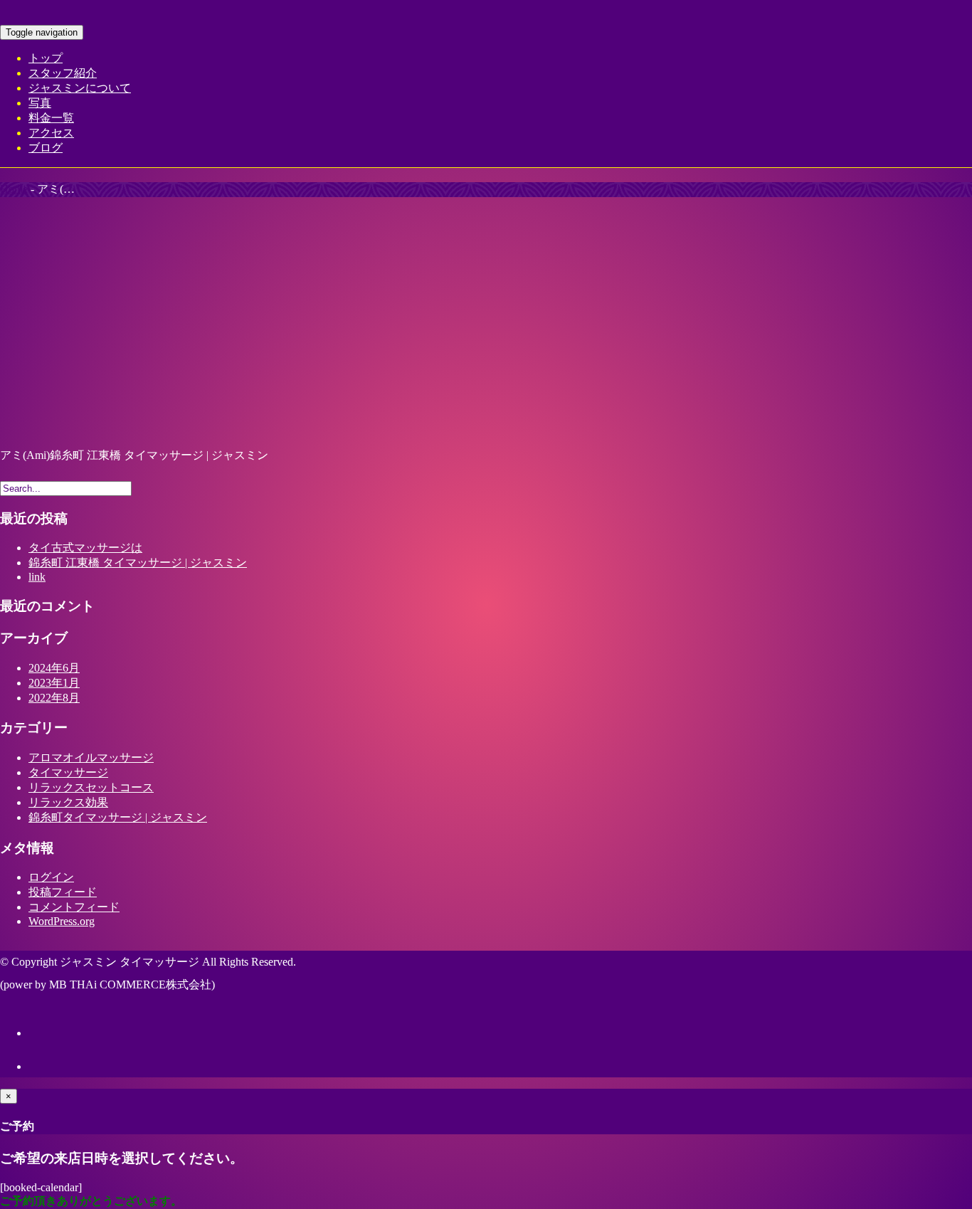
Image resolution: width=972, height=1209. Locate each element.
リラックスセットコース (91, 787)
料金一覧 (51, 118)
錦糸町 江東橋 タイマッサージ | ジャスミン (137, 562)
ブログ (45, 148)
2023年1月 (54, 683)
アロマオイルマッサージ (91, 757)
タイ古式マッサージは (85, 548)
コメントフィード (74, 907)
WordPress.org (61, 921)
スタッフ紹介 (62, 73)
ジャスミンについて (79, 88)
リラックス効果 (68, 802)
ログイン (51, 877)
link (37, 577)
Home (14, 189)
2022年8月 (54, 698)
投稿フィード (62, 892)
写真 (39, 103)
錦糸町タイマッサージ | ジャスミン (117, 817)
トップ (45, 58)
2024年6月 (54, 668)
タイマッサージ (68, 772)
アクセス (51, 133)
